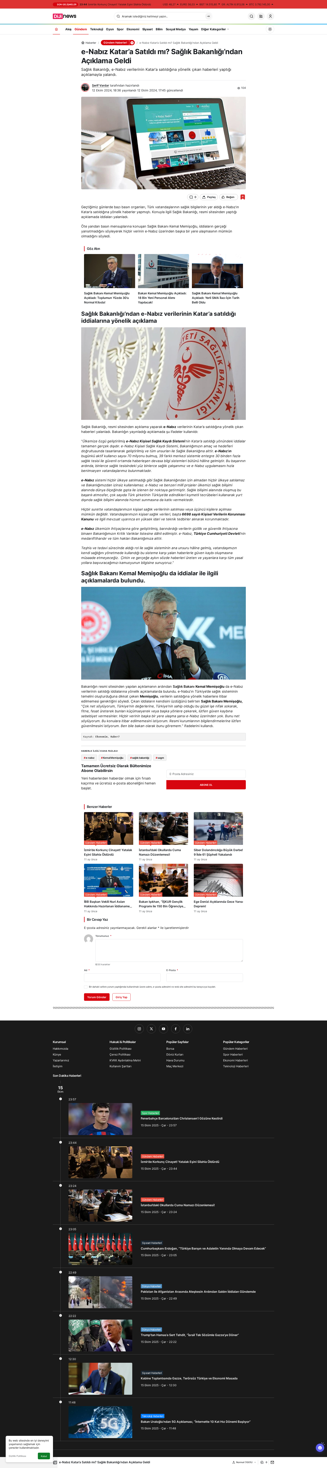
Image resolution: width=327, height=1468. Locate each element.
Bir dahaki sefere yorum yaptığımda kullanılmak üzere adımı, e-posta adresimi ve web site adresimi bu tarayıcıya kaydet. (152, 986)
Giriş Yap (121, 997)
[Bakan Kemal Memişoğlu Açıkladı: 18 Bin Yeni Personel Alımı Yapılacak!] (163, 279)
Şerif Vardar (100, 85)
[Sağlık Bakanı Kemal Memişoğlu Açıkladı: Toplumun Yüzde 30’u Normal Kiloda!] (109, 279)
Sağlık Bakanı (184, 686)
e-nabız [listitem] (89, 757)
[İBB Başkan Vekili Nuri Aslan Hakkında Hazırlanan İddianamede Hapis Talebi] (108, 888)
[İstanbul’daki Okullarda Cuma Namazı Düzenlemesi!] (163, 836)
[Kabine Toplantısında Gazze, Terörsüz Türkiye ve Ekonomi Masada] (163, 1376)
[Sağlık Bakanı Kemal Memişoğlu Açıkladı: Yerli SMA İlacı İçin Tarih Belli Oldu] (217, 279)
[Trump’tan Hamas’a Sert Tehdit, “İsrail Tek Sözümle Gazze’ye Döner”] (163, 1332)
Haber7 (115, 736)
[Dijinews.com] (66, 16)
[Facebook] (175, 1028)
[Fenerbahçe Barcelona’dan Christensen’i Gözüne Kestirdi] (163, 1109)
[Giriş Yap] (270, 16)
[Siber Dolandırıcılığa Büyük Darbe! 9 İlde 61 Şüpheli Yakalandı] (218, 836)
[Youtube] (163, 1028)
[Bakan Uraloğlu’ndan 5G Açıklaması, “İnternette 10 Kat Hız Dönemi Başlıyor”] (163, 1419)
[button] (261, 16)
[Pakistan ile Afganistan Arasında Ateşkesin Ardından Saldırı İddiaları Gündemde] (163, 1289)
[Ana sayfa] (56, 29)
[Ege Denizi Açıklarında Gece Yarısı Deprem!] (218, 888)
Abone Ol (206, 784)
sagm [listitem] (160, 757)
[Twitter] (151, 1028)
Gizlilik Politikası (17, 1456)
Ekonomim (101, 736)
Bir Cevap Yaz (97, 919)
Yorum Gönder (96, 997)
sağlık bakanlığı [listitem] (139, 757)
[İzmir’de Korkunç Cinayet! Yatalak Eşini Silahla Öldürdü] (108, 836)
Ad (87, 970)
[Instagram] (139, 1028)
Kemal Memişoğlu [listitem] (112, 757)
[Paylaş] (271, 1462)
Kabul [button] (44, 1456)
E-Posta (172, 970)
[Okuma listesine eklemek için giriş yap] (243, 197)
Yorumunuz (103, 935)
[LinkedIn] (187, 1028)
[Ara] (251, 16)
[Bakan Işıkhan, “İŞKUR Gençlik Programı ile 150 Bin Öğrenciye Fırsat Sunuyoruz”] (163, 888)
